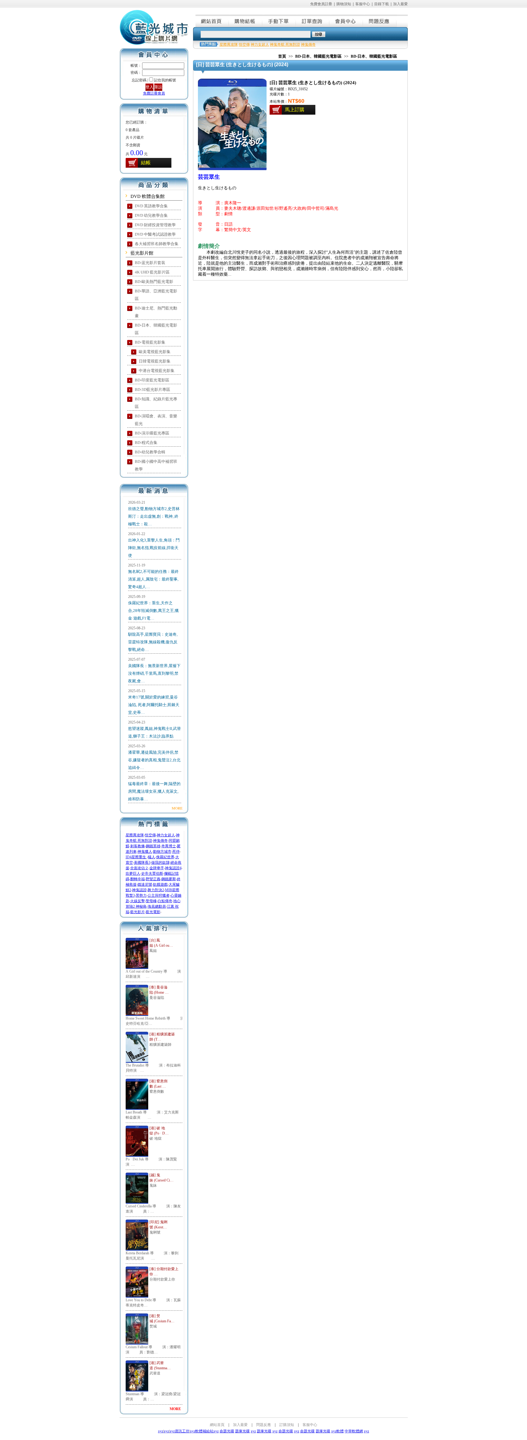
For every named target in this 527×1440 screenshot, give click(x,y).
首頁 (282, 56)
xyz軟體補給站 (201, 1431)
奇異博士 (168, 846)
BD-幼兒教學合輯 (150, 452)
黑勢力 (141, 895)
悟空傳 (150, 835)
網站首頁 (212, 20)
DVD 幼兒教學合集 (151, 215)
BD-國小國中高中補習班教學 (156, 465)
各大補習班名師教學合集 (156, 243)
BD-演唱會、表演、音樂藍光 (156, 420)
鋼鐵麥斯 (168, 879)
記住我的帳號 (165, 80)
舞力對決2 (156, 890)
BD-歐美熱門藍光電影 (154, 281)
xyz (160, 1431)
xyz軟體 (337, 1431)
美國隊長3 (142, 862)
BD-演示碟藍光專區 (152, 433)
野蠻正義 (153, 879)
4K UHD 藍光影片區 (152, 272)
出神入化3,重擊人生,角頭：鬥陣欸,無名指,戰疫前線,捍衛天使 (154, 548)
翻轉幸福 (137, 879)
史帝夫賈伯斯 (152, 873)
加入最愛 (400, 4)
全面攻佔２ (139, 868)
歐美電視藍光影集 (154, 351)
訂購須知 (286, 1425)
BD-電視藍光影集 (150, 342)
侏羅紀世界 (165, 857)
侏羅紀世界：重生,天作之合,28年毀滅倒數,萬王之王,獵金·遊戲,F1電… (153, 610)
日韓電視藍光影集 (154, 361)
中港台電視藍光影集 (156, 370)
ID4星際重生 (136, 857)
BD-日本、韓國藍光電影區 (156, 329)
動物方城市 (162, 851)
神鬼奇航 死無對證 (285, 44)
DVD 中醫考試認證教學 (155, 234)
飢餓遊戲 (160, 884)
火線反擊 (137, 901)
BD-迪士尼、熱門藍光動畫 (156, 312)
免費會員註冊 (321, 4)
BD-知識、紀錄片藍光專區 (156, 403)
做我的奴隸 (160, 862)
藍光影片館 (142, 253)
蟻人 (151, 857)
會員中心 (346, 20)
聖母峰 (151, 901)
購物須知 (343, 4)
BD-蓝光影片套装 (150, 262)
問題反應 (380, 20)
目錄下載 (381, 4)
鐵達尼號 (145, 884)
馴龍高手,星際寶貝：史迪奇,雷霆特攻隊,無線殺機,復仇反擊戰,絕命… (152, 642)
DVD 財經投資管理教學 (155, 225)
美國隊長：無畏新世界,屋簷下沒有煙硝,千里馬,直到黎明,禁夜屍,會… (154, 673)
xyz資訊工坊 (179, 1431)
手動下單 (279, 20)
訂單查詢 (313, 20)
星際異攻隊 (135, 835)
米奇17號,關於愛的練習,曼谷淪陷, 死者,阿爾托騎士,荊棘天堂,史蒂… (153, 705)
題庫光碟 (242, 1431)
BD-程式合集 (146, 442)
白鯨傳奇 (165, 901)
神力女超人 (166, 835)
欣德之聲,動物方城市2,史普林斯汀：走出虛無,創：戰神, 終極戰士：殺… (154, 516)
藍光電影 (153, 912)
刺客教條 (137, 846)
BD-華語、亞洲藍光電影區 (156, 295)
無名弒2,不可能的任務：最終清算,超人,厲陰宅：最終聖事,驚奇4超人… (153, 579)
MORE (177, 808)
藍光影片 (137, 912)
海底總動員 (157, 906)
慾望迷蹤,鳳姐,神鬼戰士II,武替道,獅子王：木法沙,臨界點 (154, 732)
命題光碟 (227, 1431)
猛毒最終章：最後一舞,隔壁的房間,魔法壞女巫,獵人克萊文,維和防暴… (154, 791)
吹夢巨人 (133, 873)
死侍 (176, 851)
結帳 (146, 162)
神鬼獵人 (145, 851)
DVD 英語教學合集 (151, 206)
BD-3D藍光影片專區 (152, 389)
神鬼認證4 (173, 868)
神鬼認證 (139, 890)
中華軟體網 (354, 1431)
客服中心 (362, 4)
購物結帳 (246, 20)
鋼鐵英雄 (153, 846)
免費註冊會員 (154, 93)
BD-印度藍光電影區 (152, 380)
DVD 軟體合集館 (148, 196)
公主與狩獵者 (159, 895)
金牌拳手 (156, 868)
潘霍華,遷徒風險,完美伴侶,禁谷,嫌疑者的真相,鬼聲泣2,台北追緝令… (154, 760)
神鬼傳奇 (160, 840)
